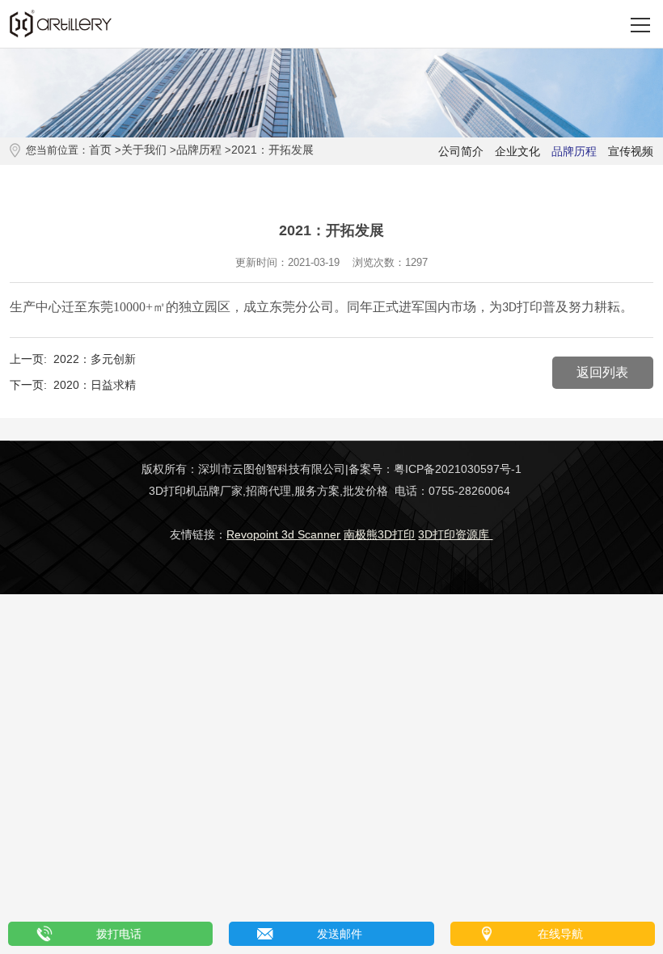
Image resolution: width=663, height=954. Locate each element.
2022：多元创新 (94, 358)
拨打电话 (118, 933)
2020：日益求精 (94, 384)
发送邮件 (339, 933)
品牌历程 (199, 149)
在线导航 (560, 933)
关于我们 (144, 149)
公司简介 (461, 151)
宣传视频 (630, 151)
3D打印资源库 (455, 534)
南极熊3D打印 (379, 534)
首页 (100, 149)
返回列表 (602, 372)
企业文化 (517, 151)
